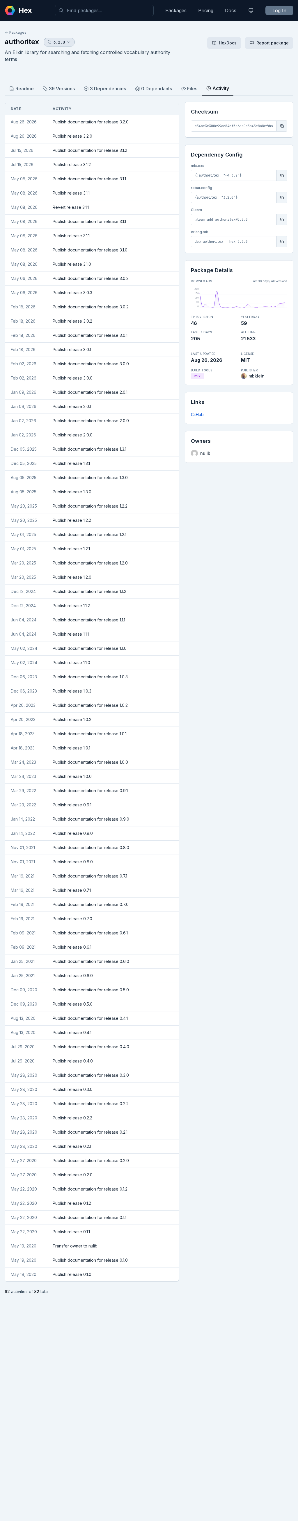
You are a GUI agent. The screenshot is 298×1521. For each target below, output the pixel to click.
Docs (230, 10)
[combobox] (104, 10)
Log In (279, 10)
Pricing (205, 10)
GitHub (197, 414)
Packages (176, 10)
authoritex (22, 41)
